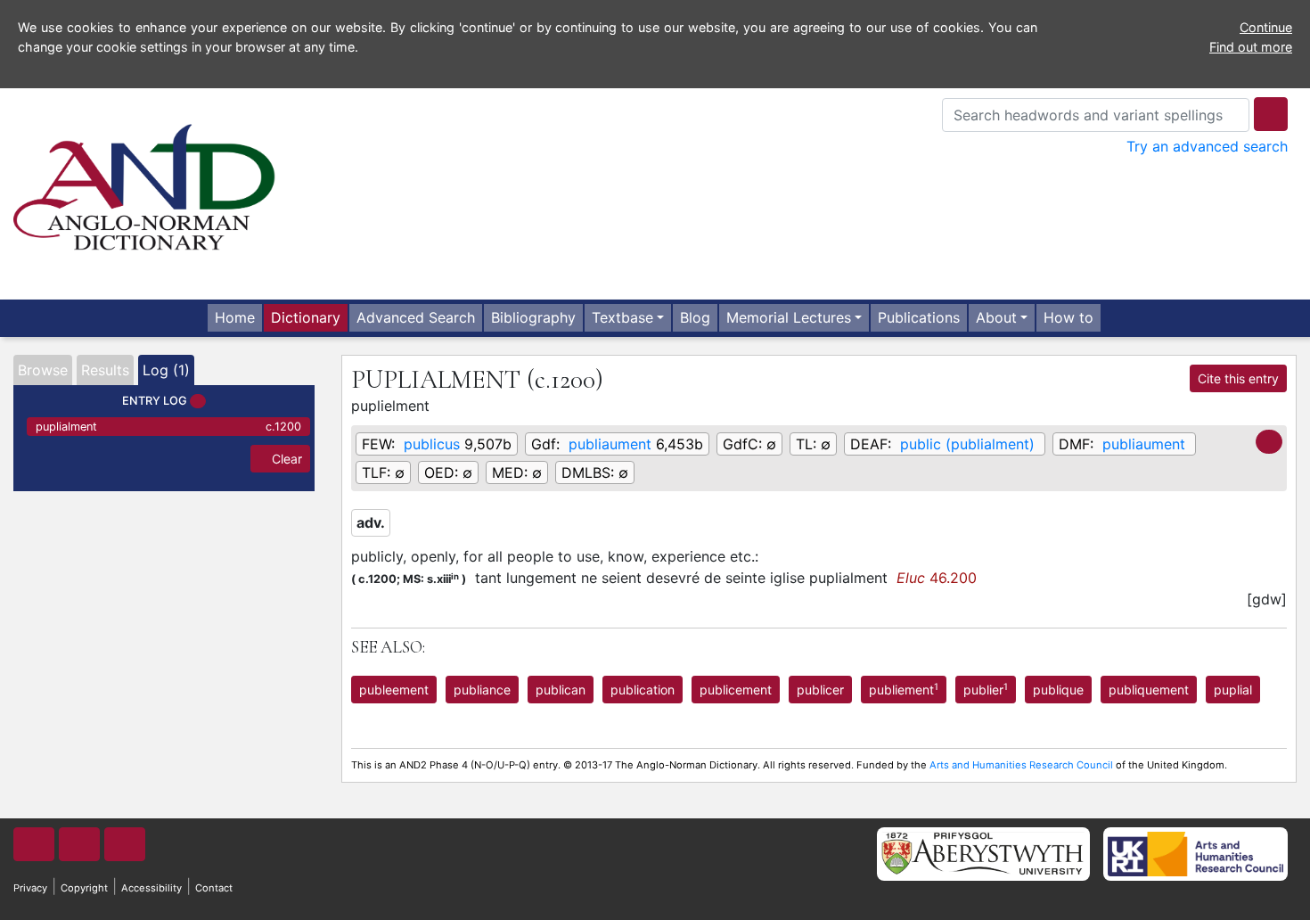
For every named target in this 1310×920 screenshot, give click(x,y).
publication (642, 689)
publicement (736, 689)
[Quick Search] (1271, 114)
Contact (214, 888)
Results (105, 370)
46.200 (937, 578)
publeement (394, 689)
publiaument (610, 444)
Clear (285, 458)
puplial (1233, 689)
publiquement (1149, 689)
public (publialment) (967, 444)
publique (1058, 689)
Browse (43, 370)
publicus (432, 444)
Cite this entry (1238, 378)
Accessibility (151, 888)
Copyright (84, 888)
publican (560, 689)
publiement (903, 689)
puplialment (168, 426)
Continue (1266, 27)
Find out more (1250, 46)
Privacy (30, 888)
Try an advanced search (1207, 146)
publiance (482, 689)
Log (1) (166, 370)
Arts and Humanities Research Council (1021, 765)
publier (985, 689)
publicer (820, 689)
